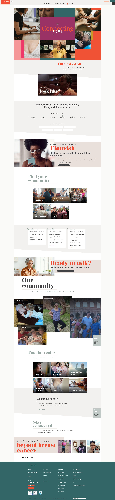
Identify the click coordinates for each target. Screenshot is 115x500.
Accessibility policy (45, 481)
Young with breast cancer (45, 127)
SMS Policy (54, 498)
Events (74, 473)
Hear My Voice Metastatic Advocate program (79, 485)
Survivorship (59, 479)
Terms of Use (50, 498)
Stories (71, 3)
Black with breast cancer (57, 127)
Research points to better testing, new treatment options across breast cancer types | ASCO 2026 (76, 239)
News (73, 482)
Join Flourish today (64, 165)
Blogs (73, 481)
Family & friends (60, 489)
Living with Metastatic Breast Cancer (63, 475)
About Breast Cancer (59, 3)
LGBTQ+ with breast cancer (69, 127)
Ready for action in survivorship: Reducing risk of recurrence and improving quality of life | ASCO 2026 (76, 244)
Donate (112, 1)
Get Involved (45, 476)
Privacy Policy (44, 498)
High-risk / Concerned (61, 472)
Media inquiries (45, 475)
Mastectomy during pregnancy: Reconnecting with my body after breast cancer (57, 236)
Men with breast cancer (61, 488)
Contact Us (31, 485)
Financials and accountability (47, 472)
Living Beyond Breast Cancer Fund (77, 472)
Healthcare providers (61, 491)
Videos (74, 476)
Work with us (45, 473)
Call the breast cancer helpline (65, 270)
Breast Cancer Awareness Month (77, 479)
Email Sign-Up (106, 1)
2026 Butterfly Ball (33, 237)
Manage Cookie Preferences (62, 498)
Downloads (74, 475)
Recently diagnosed (60, 473)
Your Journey (60, 470)
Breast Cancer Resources (76, 478)
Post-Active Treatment (61, 478)
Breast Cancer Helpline (76, 470)
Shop (73, 484)
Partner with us (45, 479)
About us (44, 470)
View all (70, 247)
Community (46, 3)
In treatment (59, 476)
